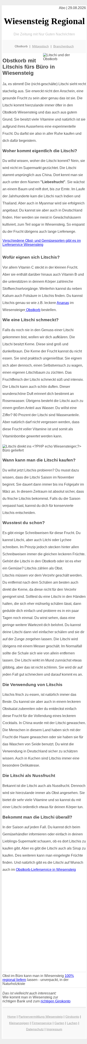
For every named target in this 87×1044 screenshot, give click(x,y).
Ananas (63, 303)
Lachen (72, 1023)
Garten (59, 1023)
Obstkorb (32, 310)
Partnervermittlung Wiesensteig (41, 1016)
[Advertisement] (43, 923)
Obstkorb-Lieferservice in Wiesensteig (46, 869)
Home (11, 1016)
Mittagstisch (40, 46)
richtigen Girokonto (55, 1001)
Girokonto (72, 1016)
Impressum (54, 1029)
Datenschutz (35, 1029)
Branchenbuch (63, 46)
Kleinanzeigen (19, 1023)
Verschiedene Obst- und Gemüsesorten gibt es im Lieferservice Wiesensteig (41, 242)
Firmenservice (42, 1023)
